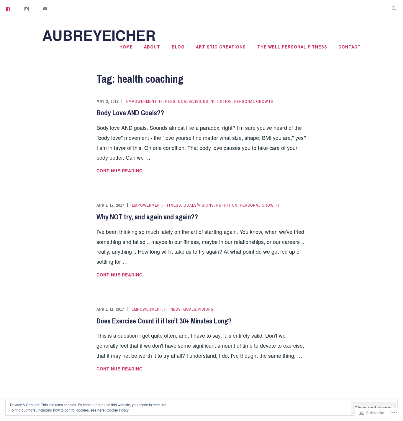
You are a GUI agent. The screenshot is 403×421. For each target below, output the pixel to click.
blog (178, 46)
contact (349, 46)
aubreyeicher (99, 35)
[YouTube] (45, 8)
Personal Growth (253, 101)
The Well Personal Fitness (292, 46)
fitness (167, 101)
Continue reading (119, 170)
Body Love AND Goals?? (130, 112)
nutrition (221, 101)
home (126, 46)
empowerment (141, 101)
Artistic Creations (221, 46)
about (152, 46)
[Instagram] (27, 8)
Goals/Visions (193, 101)
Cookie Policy (118, 409)
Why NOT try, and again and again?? (147, 216)
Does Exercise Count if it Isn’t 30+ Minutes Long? (164, 321)
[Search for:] (394, 9)
